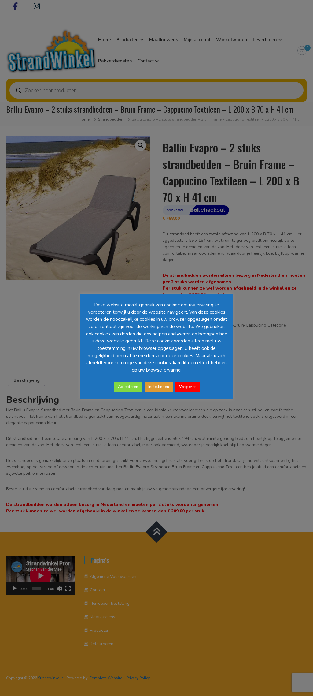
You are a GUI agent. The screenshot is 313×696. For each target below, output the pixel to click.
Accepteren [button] (128, 387)
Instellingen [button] (158, 387)
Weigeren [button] (188, 387)
